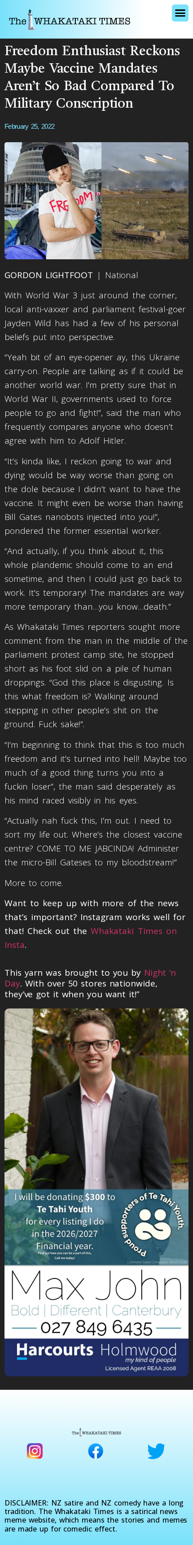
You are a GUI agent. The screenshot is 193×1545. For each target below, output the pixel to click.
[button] (180, 13)
